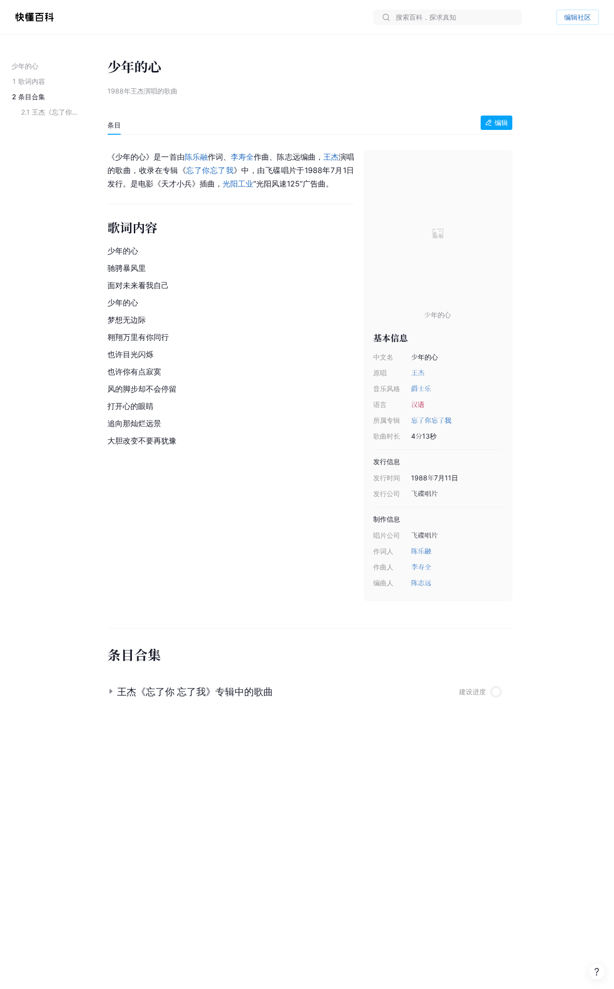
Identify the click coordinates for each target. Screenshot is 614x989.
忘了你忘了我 (431, 420)
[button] (309, 687)
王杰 (418, 373)
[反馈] (596, 971)
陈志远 (421, 583)
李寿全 (421, 567)
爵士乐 (421, 388)
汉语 (418, 404)
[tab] (114, 125)
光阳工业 (238, 183)
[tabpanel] (309, 376)
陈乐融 (421, 551)
